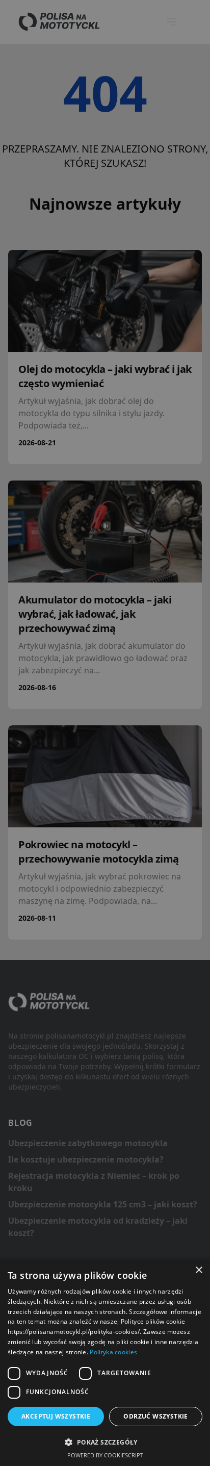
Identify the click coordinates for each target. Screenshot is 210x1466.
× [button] (198, 1270)
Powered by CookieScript (105, 1455)
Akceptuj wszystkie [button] (55, 1416)
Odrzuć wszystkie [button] (155, 1416)
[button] (105, 1442)
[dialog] (105, 1362)
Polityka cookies (113, 1352)
